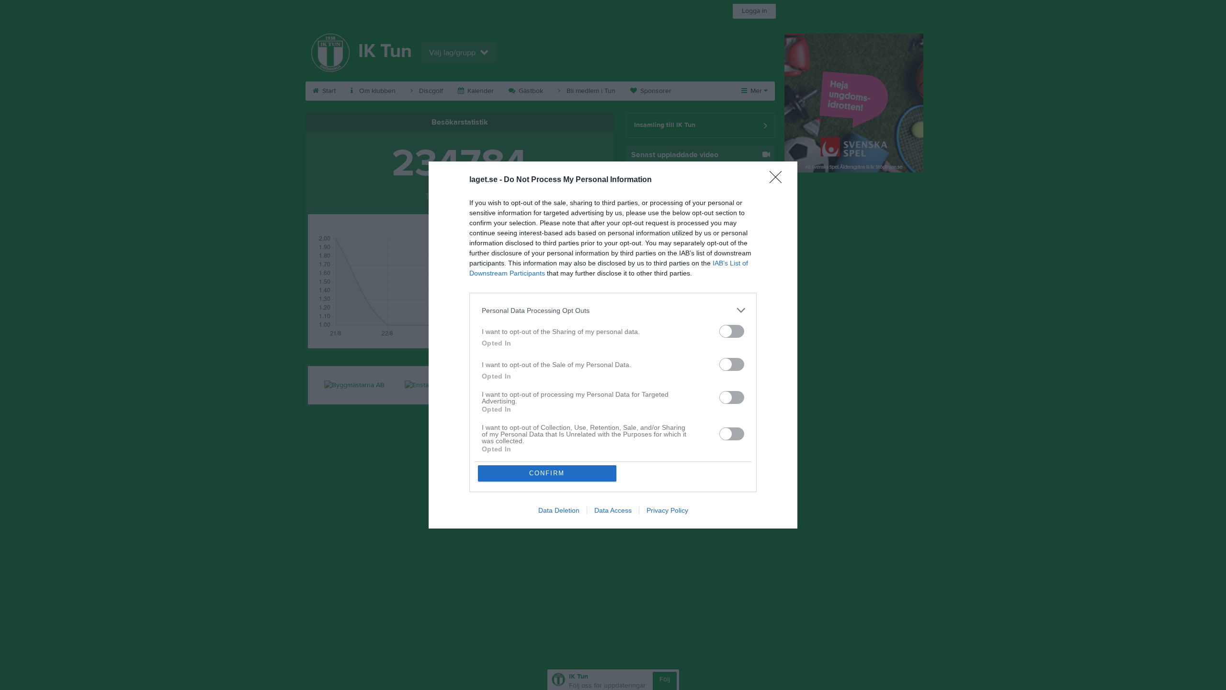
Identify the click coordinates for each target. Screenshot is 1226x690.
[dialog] (613, 345)
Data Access (613, 510)
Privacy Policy (667, 510)
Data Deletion (558, 510)
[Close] (779, 180)
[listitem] (613, 310)
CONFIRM (547, 473)
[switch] (731, 331)
